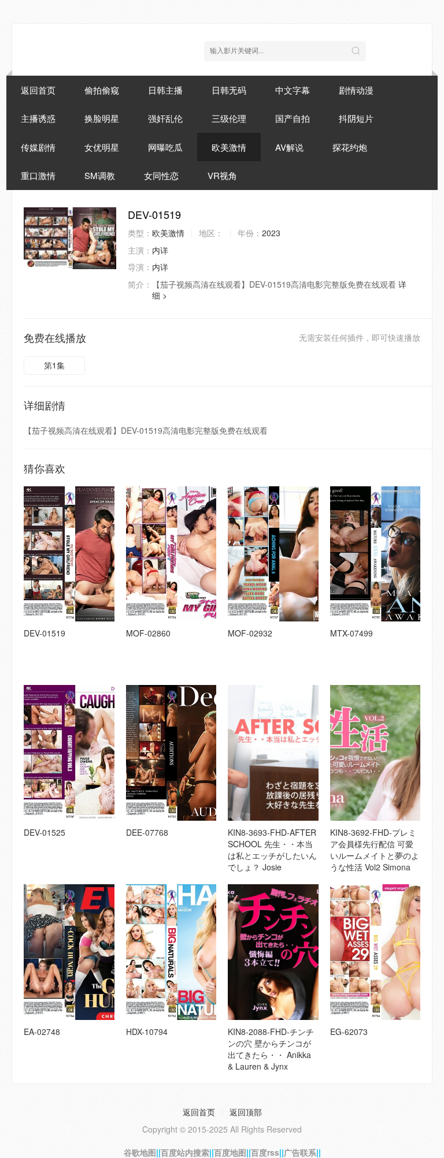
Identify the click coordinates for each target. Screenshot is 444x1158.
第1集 (54, 365)
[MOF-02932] (273, 554)
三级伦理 (229, 118)
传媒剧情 (38, 147)
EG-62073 (349, 1031)
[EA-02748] (69, 952)
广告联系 (300, 1152)
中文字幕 (292, 90)
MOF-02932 (250, 633)
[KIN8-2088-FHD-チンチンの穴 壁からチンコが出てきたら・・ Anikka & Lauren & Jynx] (273, 952)
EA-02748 (42, 1031)
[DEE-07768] (171, 753)
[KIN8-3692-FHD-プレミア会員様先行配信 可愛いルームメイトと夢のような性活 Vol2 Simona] (375, 753)
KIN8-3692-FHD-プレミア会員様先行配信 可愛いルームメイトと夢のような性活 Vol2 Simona (374, 849)
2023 (271, 233)
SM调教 (99, 175)
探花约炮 (349, 147)
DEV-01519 (44, 633)
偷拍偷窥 (101, 90)
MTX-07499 (351, 633)
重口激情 (38, 175)
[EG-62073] (375, 952)
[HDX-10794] (171, 952)
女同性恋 (161, 175)
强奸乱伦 (165, 118)
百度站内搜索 (185, 1152)
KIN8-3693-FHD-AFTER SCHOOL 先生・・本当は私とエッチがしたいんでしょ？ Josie (272, 849)
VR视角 (222, 175)
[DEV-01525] (69, 753)
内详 (160, 250)
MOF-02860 (148, 633)
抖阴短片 (356, 118)
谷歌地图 (140, 1152)
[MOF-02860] (171, 554)
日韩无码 (229, 90)
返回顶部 (246, 1112)
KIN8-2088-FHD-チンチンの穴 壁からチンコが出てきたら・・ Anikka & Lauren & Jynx (271, 1049)
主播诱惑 (38, 118)
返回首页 (38, 90)
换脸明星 (101, 118)
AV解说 (289, 147)
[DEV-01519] (70, 238)
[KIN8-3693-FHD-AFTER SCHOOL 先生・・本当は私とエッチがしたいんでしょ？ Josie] (273, 753)
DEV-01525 (44, 832)
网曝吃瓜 (165, 147)
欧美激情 (229, 147)
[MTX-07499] (375, 554)
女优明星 (101, 147)
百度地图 (230, 1152)
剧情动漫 (356, 90)
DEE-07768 (147, 832)
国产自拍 (292, 118)
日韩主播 (165, 90)
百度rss (265, 1152)
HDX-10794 (147, 1031)
